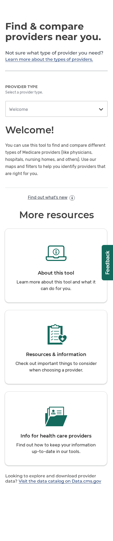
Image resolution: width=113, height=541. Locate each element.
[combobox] (56, 109)
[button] (56, 265)
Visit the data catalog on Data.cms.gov (60, 481)
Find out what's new (48, 197)
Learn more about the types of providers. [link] (49, 59)
